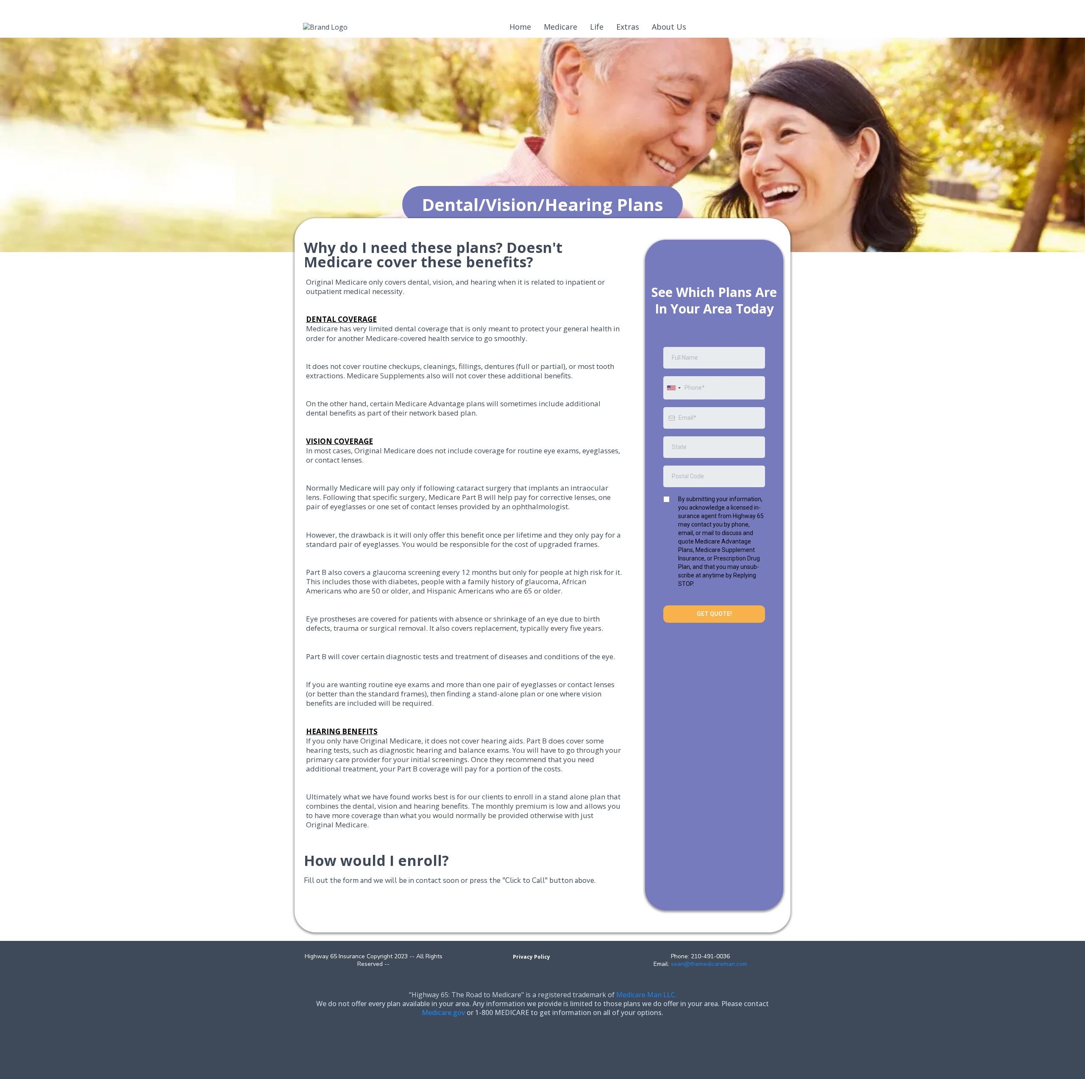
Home (520, 27)
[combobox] (673, 388)
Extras (627, 27)
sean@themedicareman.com (709, 964)
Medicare (560, 27)
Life (597, 27)
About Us (669, 27)
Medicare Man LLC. (646, 994)
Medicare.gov (443, 1012)
